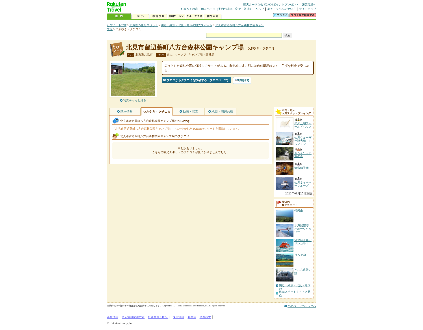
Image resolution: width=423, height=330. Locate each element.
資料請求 (205, 317)
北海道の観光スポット (143, 25)
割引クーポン (176, 16)
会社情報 (112, 317)
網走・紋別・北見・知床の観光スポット (186, 25)
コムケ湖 (300, 255)
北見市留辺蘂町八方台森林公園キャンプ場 (185, 47)
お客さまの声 (189, 9)
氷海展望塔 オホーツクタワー (303, 228)
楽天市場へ (309, 4)
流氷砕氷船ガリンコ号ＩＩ (303, 242)
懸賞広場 (158, 16)
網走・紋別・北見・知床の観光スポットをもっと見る (294, 290)
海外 (140, 16)
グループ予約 (194, 16)
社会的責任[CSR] (158, 317)
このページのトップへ (302, 306)
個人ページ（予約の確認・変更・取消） (226, 9)
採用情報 (178, 317)
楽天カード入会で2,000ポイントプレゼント (271, 4)
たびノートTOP (116, 25)
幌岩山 (298, 210)
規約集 (192, 317)
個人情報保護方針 (133, 317)
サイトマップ (307, 9)
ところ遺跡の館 (303, 271)
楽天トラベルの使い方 (281, 9)
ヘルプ (260, 9)
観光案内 (212, 16)
